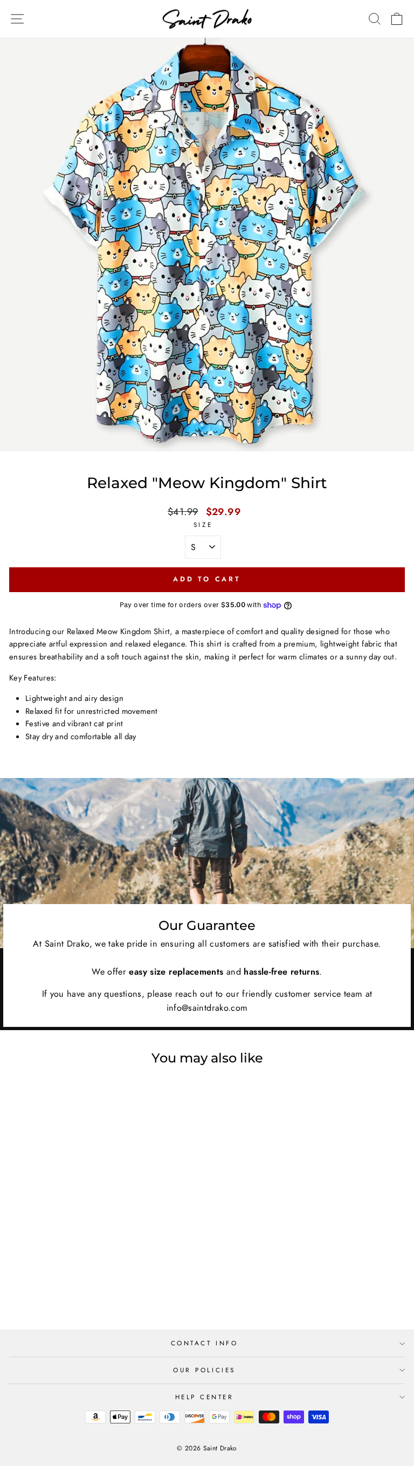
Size (203, 524)
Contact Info (204, 1342)
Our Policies (204, 1369)
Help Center (204, 1396)
